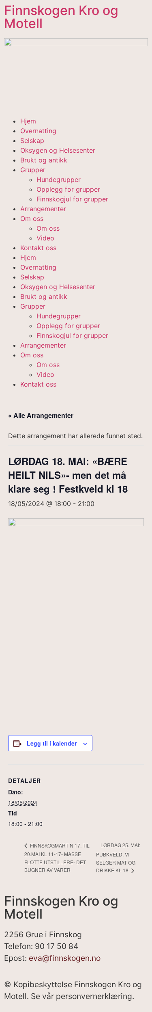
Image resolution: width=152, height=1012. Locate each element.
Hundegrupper (58, 179)
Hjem (28, 121)
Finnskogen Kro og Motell (61, 16)
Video (45, 238)
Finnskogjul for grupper (72, 199)
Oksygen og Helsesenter (57, 150)
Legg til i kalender (52, 743)
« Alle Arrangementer (40, 415)
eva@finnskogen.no (65, 958)
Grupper (32, 170)
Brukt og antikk (43, 160)
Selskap (32, 140)
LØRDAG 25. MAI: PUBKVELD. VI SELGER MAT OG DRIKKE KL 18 (118, 857)
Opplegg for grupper (68, 189)
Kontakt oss (38, 248)
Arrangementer (43, 209)
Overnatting (38, 131)
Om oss (31, 218)
